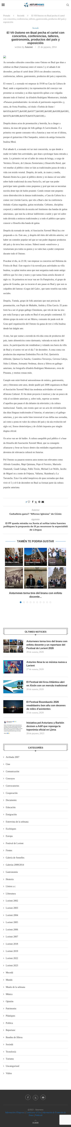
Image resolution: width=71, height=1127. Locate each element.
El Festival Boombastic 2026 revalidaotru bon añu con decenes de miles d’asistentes (46, 705)
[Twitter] (35, 1097)
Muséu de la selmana (15, 987)
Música (9, 994)
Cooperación (12, 793)
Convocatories (12, 786)
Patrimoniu (11, 1008)
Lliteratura (11, 893)
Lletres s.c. (11, 886)
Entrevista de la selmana (17, 822)
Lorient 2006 (12, 929)
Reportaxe (10, 1030)
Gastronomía (12, 872)
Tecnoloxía (11, 1052)
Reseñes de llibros (14, 1037)
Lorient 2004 (12, 915)
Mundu (9, 980)
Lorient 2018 (12, 944)
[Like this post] (29, 502)
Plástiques (10, 1016)
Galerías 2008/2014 (15, 865)
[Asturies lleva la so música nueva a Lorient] (13, 666)
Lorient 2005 (12, 922)
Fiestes (9, 850)
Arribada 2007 (12, 757)
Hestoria (10, 879)
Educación (11, 807)
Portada (6, 15)
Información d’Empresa (14, 1112)
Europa (9, 836)
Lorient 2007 (12, 936)
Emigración (11, 814)
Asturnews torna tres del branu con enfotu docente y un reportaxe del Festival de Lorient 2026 (46, 645)
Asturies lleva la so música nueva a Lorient (46, 664)
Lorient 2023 (12, 965)
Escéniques (11, 829)
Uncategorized (12, 1066)
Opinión (9, 1001)
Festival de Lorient (14, 843)
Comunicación (12, 771)
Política (9, 1023)
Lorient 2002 (12, 900)
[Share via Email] (43, 502)
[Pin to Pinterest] (39, 502)
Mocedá (9, 972)
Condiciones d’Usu (33, 1112)
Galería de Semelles (15, 857)
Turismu (10, 1059)
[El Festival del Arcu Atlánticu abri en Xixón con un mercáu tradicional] (13, 686)
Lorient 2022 (12, 958)
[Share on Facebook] (32, 502)
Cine (8, 764)
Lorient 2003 (12, 908)
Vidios (9, 1073)
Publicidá (38, 1115)
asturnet (29, 47)
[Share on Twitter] (36, 502)
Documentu (11, 800)
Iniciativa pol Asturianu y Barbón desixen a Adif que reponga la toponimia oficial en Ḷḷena (45, 726)
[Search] (67, 5)
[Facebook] (28, 1097)
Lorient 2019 (12, 951)
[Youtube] (43, 1097)
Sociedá (20, 15)
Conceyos (10, 778)
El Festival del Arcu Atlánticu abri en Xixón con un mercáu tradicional (46, 684)
